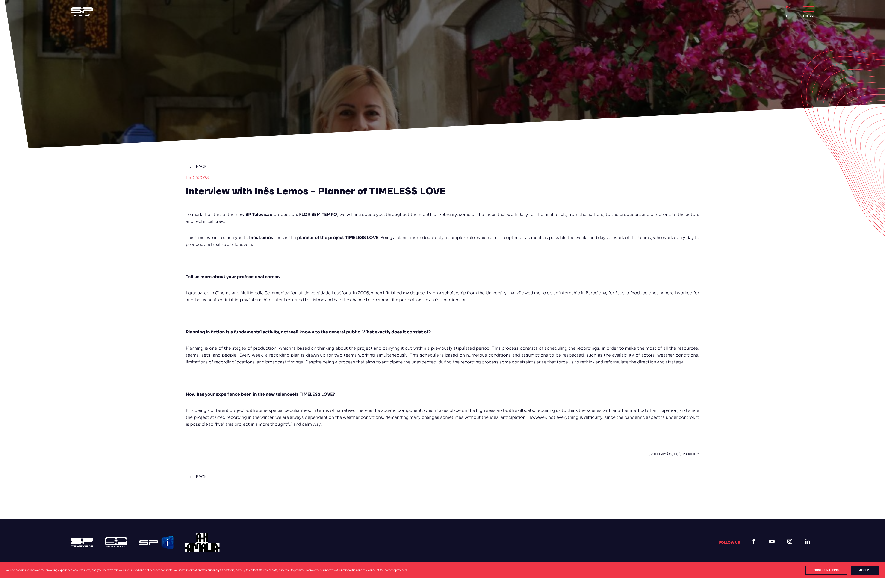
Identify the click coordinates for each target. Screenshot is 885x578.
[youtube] (772, 547)
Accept (865, 570)
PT (789, 16)
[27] (202, 542)
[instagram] (790, 547)
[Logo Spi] (156, 542)
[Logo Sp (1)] (82, 11)
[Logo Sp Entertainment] (116, 542)
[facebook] (754, 547)
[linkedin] (808, 547)
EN (788, 7)
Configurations (826, 570)
